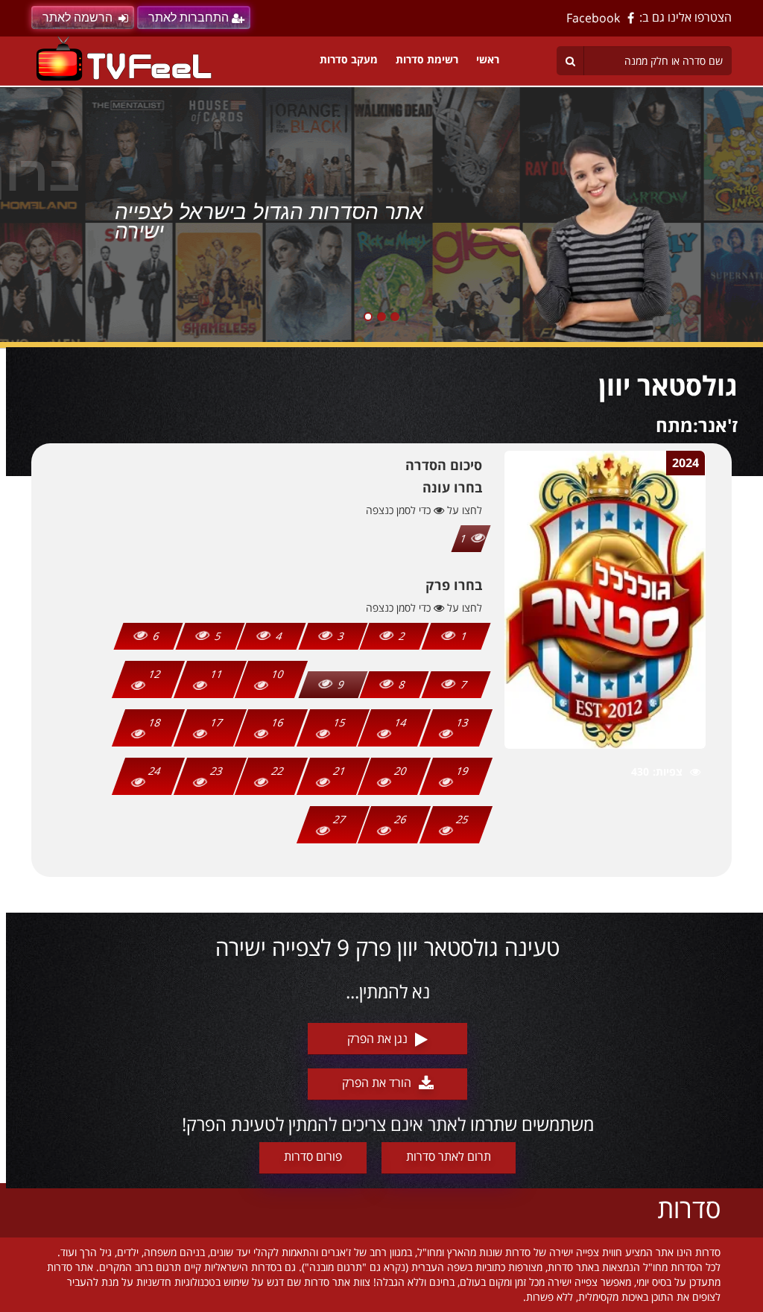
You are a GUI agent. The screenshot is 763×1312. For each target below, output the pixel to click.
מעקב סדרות (349, 59)
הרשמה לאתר (77, 17)
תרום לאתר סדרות (448, 1156)
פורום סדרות (313, 1156)
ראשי (487, 59)
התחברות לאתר (188, 17)
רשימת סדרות (427, 59)
